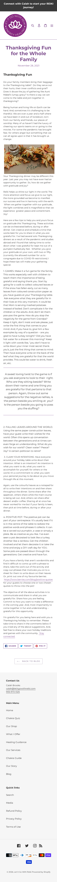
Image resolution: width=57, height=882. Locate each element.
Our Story (11, 766)
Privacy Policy (14, 818)
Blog (8, 774)
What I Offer (13, 734)
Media (9, 802)
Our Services (13, 750)
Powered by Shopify (41, 872)
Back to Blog (30, 661)
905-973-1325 (13, 691)
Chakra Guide (14, 758)
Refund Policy (14, 810)
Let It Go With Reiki (22, 872)
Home (9, 710)
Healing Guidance (16, 742)
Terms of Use (13, 826)
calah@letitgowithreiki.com (21, 688)
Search (10, 794)
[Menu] (52, 25)
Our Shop (11, 726)
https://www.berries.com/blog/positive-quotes (28, 579)
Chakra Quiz (13, 718)
